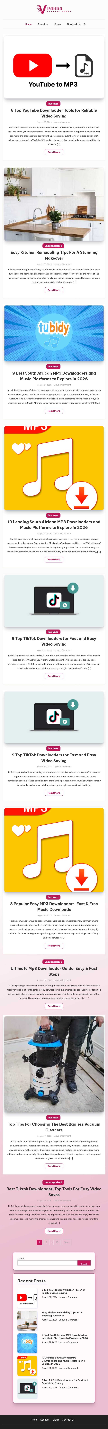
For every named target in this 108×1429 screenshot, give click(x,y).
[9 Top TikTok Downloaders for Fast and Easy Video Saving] (27, 1388)
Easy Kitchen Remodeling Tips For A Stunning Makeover (62, 1314)
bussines (53, 103)
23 (57, 1242)
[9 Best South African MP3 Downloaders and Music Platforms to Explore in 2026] (27, 1343)
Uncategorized (53, 245)
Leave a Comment (62, 122)
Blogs (57, 24)
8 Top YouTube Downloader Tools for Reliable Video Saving (63, 1291)
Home (28, 24)
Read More (54, 152)
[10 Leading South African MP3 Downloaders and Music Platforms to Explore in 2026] (27, 1366)
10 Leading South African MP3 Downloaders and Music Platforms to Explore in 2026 (63, 1360)
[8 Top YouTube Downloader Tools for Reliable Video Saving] (27, 1298)
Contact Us (74, 24)
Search (20, 1258)
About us (43, 24)
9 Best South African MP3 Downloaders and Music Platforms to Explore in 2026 (65, 1337)
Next (67, 1242)
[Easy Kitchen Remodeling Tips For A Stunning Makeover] (27, 1321)
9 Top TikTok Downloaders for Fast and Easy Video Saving (65, 1382)
